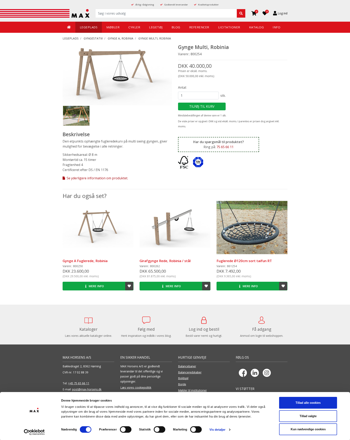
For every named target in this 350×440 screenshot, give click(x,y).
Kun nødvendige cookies (308, 429)
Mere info (96, 286)
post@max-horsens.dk (86, 389)
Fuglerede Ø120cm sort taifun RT (244, 260)
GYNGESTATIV (93, 38)
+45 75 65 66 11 (78, 383)
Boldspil (183, 378)
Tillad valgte (308, 416)
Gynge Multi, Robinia (154, 38)
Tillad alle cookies (308, 402)
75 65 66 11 (225, 147)
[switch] (125, 429)
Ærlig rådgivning (144, 4)
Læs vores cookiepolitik (135, 387)
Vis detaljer (217, 429)
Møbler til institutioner (192, 390)
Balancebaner (187, 366)
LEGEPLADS (71, 38)
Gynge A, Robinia (120, 38)
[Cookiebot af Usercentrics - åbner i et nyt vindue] (34, 432)
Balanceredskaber (190, 372)
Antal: (182, 87)
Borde (182, 384)
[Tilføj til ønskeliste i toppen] (129, 286)
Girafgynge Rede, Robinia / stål (165, 260)
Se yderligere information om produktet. (97, 178)
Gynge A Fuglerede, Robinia (85, 260)
